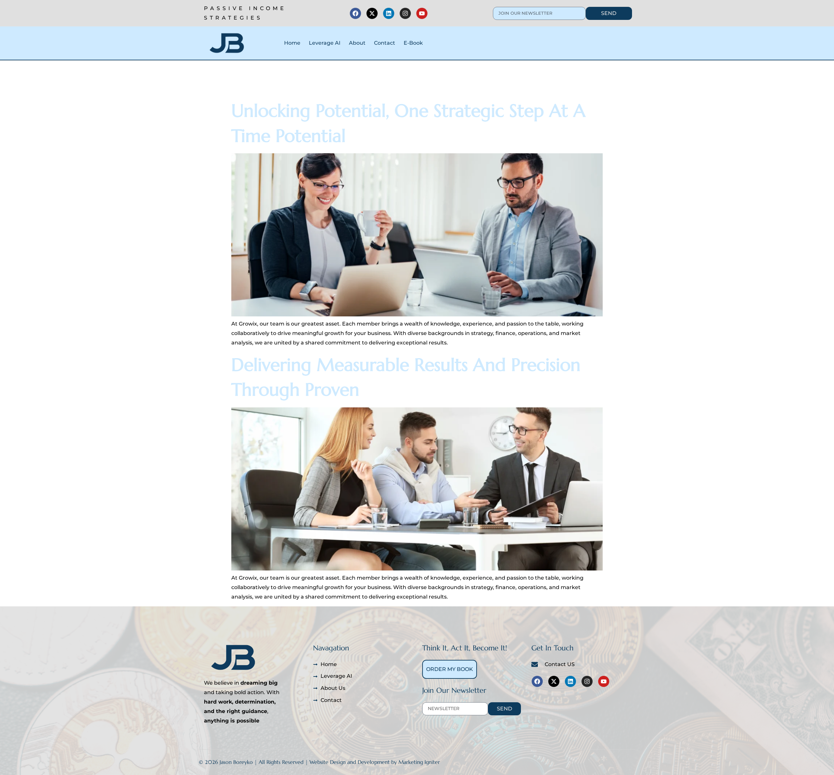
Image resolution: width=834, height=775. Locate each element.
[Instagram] (405, 13)
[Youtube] (422, 13)
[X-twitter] (372, 13)
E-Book (413, 43)
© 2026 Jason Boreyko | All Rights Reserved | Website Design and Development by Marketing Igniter (319, 762)
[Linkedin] (389, 13)
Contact (384, 43)
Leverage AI (324, 43)
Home (292, 43)
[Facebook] (355, 13)
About (357, 43)
